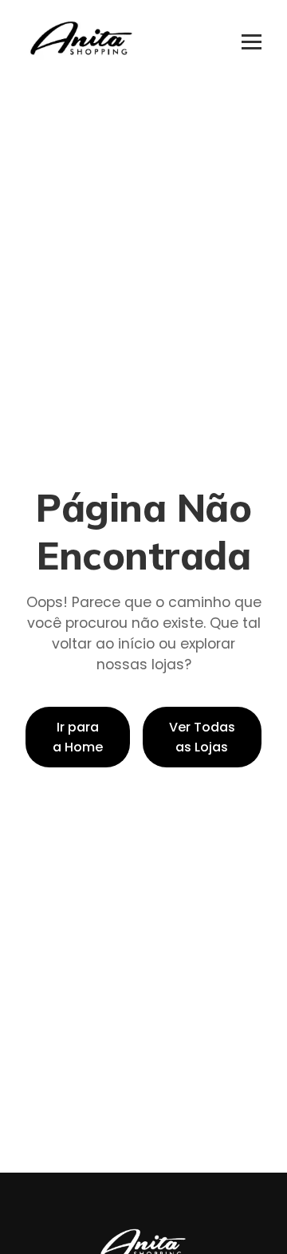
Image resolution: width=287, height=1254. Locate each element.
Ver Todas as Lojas (202, 737)
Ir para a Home (78, 737)
